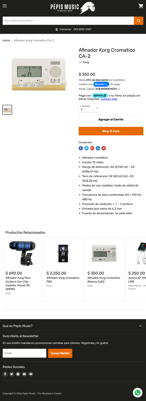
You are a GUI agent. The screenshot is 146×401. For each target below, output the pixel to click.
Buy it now (111, 131)
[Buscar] (138, 21)
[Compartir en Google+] (92, 148)
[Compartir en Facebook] (81, 148)
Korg (86, 62)
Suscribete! (60, 353)
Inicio (6, 40)
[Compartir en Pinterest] (103, 148)
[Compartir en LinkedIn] (98, 148)
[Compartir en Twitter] (86, 148)
